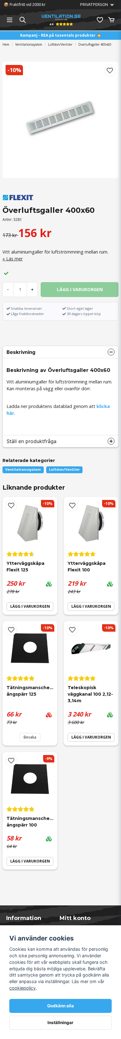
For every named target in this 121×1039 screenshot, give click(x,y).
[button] (109, 70)
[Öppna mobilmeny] (10, 20)
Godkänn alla (60, 1005)
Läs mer (14, 259)
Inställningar (60, 1022)
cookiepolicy (22, 988)
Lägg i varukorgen (30, 606)
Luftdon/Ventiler (60, 44)
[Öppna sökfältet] (23, 20)
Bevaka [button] (30, 737)
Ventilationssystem (28, 44)
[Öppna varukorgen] (111, 20)
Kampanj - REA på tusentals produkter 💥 (60, 35)
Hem (5, 44)
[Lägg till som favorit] (99, 20)
